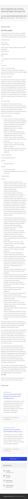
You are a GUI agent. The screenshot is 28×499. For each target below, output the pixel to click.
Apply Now (13, 459)
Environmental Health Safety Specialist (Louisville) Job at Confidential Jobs (12, 396)
